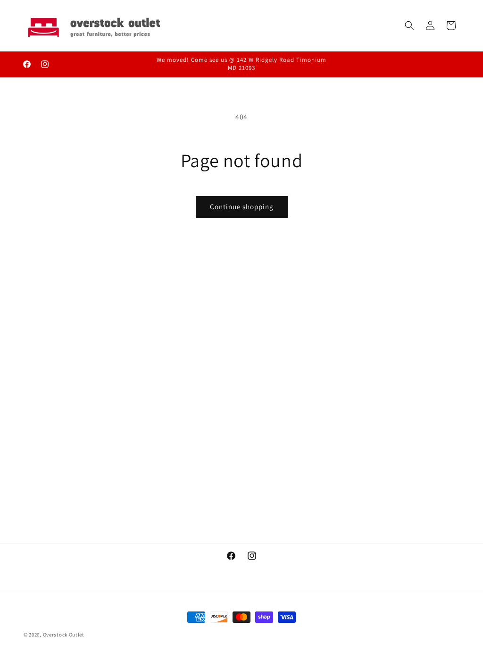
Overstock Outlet (63, 634)
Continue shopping (242, 206)
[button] (409, 25)
